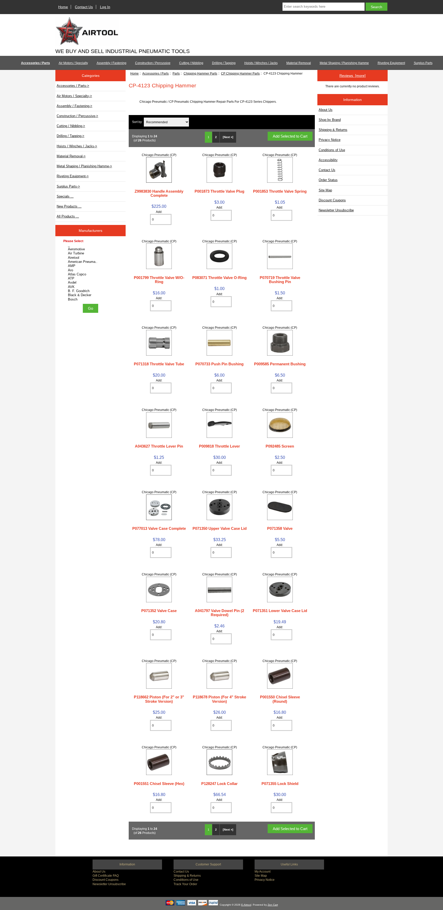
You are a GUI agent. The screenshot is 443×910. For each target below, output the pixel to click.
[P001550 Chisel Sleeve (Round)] (280, 687)
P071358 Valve (280, 528)
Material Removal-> (71, 156)
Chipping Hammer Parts (200, 73)
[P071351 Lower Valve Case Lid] (280, 601)
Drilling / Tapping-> (70, 136)
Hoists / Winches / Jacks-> (77, 146)
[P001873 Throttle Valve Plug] (219, 181)
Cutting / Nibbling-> (71, 126)
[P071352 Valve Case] (159, 601)
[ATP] (91, 278)
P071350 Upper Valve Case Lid (220, 528)
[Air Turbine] (91, 253)
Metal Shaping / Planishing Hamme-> (84, 166)
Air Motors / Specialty (73, 63)
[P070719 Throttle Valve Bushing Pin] (280, 268)
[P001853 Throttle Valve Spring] (280, 181)
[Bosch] (91, 299)
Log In (105, 7)
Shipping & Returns (333, 130)
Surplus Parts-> (68, 186)
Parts (176, 73)
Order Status (328, 180)
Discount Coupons (332, 200)
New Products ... (69, 206)
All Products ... (68, 216)
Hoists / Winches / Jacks (261, 63)
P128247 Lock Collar (219, 783)
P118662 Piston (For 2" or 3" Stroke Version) (159, 699)
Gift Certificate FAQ (106, 875)
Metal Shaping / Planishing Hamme (344, 63)
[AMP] (91, 266)
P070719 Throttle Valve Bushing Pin (280, 279)
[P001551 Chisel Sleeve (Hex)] (159, 773)
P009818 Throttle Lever (219, 446)
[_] (91, 245)
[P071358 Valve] (280, 519)
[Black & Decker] (91, 295)
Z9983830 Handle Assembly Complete (159, 193)
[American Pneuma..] (91, 262)
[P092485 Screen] (280, 436)
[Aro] (91, 270)
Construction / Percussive (152, 63)
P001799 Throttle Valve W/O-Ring (159, 279)
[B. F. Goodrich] (91, 291)
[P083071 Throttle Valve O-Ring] (219, 268)
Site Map (325, 190)
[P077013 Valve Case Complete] (159, 519)
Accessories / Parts (155, 73)
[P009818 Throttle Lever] (219, 436)
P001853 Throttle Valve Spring (280, 191)
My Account (262, 871)
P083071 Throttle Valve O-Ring (219, 277)
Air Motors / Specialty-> (74, 96)
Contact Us (84, 7)
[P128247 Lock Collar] (219, 773)
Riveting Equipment (391, 63)
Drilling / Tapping (224, 63)
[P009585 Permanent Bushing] (280, 354)
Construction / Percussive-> (77, 116)
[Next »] (228, 137)
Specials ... (65, 196)
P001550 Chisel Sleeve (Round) (280, 699)
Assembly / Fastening (111, 63)
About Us (326, 110)
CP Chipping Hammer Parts (240, 73)
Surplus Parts (423, 63)
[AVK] (91, 287)
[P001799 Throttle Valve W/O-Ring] (159, 268)
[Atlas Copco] (91, 274)
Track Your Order (185, 884)
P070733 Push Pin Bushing (219, 364)
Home (63, 7)
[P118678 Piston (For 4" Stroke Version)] (219, 687)
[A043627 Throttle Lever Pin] (159, 436)
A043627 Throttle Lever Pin (159, 446)
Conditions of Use (332, 150)
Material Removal (298, 63)
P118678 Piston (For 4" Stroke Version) (219, 699)
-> (73, 86)
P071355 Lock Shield (279, 783)
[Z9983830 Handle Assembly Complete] (159, 181)
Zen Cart (273, 904)
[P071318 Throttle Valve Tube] (159, 354)
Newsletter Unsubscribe (336, 210)
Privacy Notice (329, 140)
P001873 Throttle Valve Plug (219, 191)
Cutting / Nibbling (191, 63)
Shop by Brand (330, 120)
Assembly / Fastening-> (74, 106)
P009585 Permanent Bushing (280, 364)
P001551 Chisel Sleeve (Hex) (159, 783)
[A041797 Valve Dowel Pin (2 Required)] (219, 601)
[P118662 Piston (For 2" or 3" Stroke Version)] (159, 687)
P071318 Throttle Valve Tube (159, 364)
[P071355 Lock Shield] (280, 773)
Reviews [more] (352, 76)
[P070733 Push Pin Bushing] (219, 354)
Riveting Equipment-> (73, 176)
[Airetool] (91, 258)
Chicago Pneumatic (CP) (159, 155)
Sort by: (137, 122)
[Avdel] (91, 283)
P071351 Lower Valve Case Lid (280, 610)
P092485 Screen (280, 446)
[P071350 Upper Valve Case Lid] (219, 519)
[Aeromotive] (91, 249)
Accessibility (328, 160)
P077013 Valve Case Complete (159, 528)
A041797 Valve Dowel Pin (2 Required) (219, 612)
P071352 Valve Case (159, 610)
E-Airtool (246, 904)
